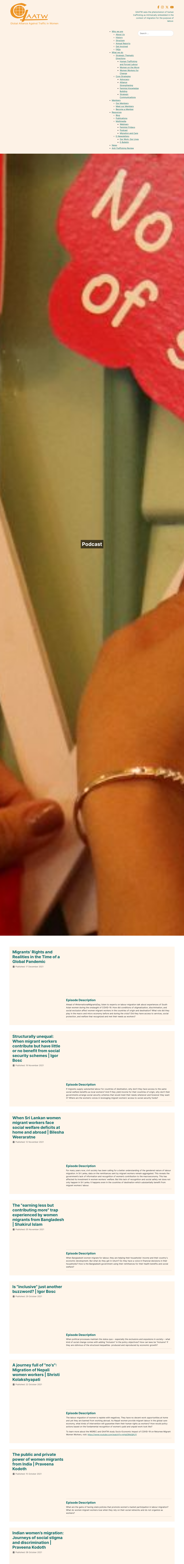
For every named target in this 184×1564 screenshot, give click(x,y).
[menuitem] (117, 31)
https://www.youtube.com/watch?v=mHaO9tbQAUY (112, 1434)
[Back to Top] (179, 1559)
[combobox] (156, 33)
